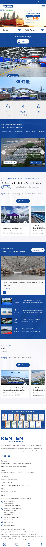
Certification (16, 485)
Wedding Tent (5, 536)
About (3, 485)
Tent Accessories (12, 479)
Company (13, 491)
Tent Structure (9, 529)
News (22, 485)
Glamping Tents (16, 463)
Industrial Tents (26, 463)
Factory (28, 485)
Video (3, 489)
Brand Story (4, 534)
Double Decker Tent (37, 536)
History (9, 485)
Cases (3, 470)
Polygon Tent (32, 534)
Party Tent (4, 539)
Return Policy (14, 534)
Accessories (4, 476)
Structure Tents (5, 463)
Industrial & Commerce (16, 472)
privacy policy (29, 539)
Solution (3, 479)
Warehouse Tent (15, 536)
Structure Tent (26, 536)
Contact (3, 495)
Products (4, 461)
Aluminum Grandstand (19, 466)
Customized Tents (6, 466)
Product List (22, 534)
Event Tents (4, 472)
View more (8, 162)
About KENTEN (6, 482)
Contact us (41, 2)
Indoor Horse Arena (19, 529)
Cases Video (4, 491)
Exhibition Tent (13, 539)
